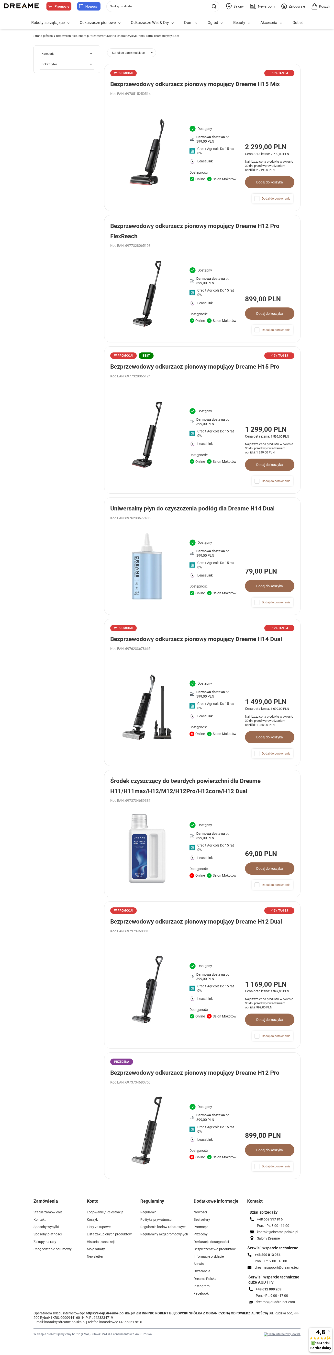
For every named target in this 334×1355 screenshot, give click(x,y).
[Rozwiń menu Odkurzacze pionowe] (119, 23)
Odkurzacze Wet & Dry (150, 22)
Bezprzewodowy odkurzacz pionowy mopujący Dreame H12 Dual (196, 921)
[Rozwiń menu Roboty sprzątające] (68, 23)
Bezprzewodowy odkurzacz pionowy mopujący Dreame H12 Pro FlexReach (194, 231)
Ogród (213, 22)
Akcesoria (268, 22)
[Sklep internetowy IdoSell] (282, 1334)
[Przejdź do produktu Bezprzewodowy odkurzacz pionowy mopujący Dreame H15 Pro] (202, 420)
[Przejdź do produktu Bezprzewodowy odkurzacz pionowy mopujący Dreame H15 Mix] (202, 137)
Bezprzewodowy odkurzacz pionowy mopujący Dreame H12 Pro (194, 1072)
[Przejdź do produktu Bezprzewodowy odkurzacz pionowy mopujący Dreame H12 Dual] (202, 975)
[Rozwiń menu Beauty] (249, 23)
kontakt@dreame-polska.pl (64, 1322)
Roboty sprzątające (48, 22)
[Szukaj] (213, 6)
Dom (188, 22)
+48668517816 (130, 1322)
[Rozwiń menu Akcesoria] (281, 23)
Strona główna (43, 36)
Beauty (239, 22)
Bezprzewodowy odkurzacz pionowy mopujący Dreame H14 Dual (196, 639)
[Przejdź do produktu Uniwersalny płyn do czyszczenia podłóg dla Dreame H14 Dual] (202, 556)
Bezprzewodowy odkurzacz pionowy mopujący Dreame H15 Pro (194, 366)
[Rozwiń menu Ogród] (222, 23)
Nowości (92, 6)
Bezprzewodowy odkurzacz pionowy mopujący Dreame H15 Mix (195, 84)
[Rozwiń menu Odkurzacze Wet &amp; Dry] (172, 23)
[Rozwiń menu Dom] (196, 23)
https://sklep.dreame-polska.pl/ (110, 1313)
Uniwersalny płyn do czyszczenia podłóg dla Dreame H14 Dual (192, 508)
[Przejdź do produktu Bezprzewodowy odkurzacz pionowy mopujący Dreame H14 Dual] (202, 692)
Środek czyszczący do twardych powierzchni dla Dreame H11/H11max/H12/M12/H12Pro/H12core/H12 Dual (185, 786)
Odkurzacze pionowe (98, 22)
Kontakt (255, 1201)
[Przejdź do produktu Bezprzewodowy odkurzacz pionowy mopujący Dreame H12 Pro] (202, 1116)
